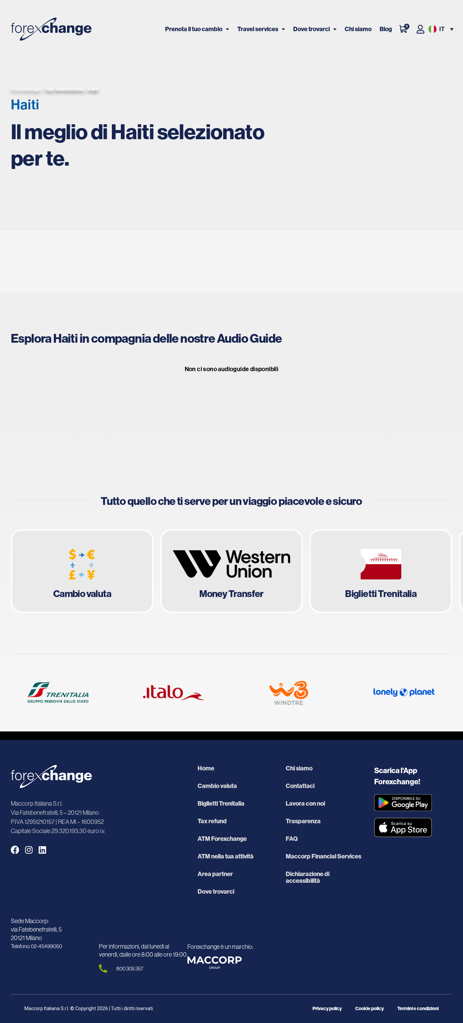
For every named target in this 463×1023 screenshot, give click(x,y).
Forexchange (25, 89)
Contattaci (300, 786)
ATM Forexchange (222, 838)
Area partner (215, 874)
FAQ (292, 838)
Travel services (257, 29)
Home (206, 768)
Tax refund (212, 821)
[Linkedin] (42, 850)
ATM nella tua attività (226, 856)
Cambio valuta (217, 786)
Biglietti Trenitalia (221, 803)
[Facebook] (15, 850)
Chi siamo (358, 29)
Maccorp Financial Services (323, 856)
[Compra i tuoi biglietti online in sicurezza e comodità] (381, 571)
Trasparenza (303, 821)
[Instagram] (28, 850)
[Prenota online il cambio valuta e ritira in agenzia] (82, 571)
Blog (386, 29)
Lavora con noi (305, 803)
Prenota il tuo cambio (193, 29)
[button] (440, 29)
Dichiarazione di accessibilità (307, 877)
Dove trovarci (311, 29)
